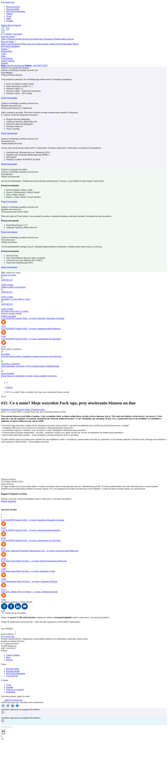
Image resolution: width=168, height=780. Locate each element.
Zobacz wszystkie (8, 275)
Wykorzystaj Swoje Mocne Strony (34, 44)
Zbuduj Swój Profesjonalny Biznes (63, 44)
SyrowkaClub (7, 58)
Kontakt (9, 21)
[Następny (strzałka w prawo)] (5, 729)
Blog (10, 51)
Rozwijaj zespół (13, 7)
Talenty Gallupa (7, 61)
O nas (8, 16)
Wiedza (9, 14)
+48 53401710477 (36, 65)
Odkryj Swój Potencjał (10, 44)
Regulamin (10, 692)
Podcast (4, 51)
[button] (84, 25)
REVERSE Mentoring (15, 11)
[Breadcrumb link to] (7, 383)
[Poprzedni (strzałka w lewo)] (2, 729)
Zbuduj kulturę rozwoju (64, 39)
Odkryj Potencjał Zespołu (12, 39)
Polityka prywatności (15, 689)
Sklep (8, 18)
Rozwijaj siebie (12, 9)
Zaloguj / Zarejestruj (13, 34)
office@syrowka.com (13, 65)
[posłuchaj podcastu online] (8, 409)
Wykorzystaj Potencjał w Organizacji (38, 39)
